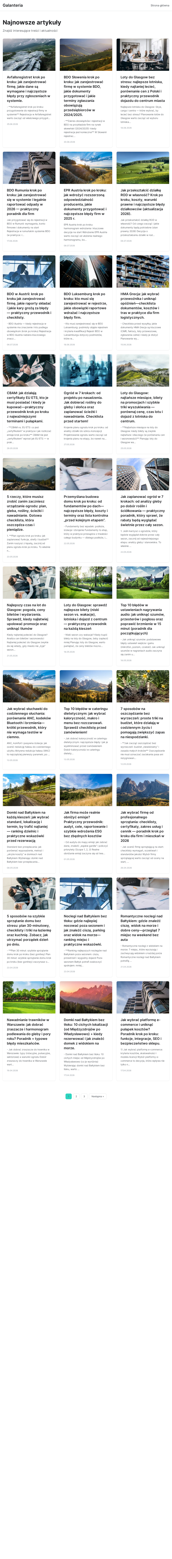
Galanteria (13, 5)
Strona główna (160, 5)
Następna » (98, 1096)
